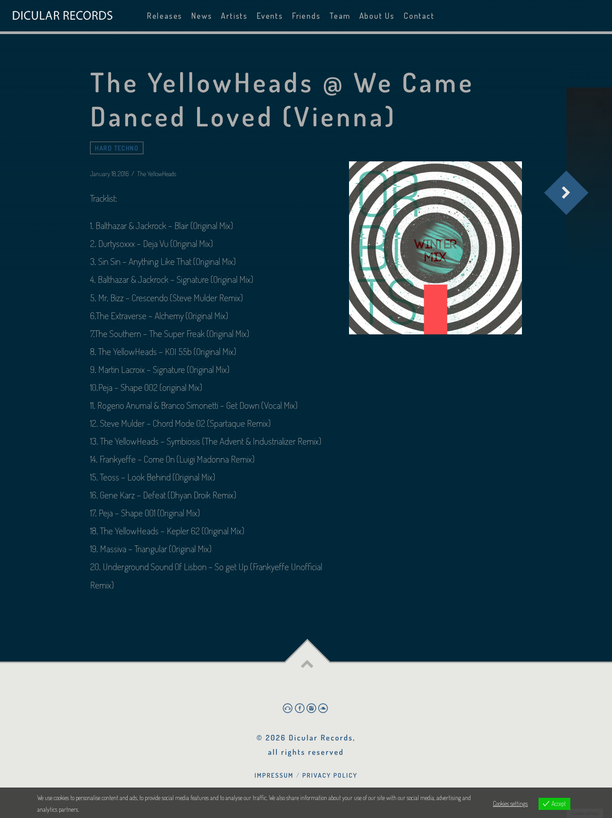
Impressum (273, 775)
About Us (377, 16)
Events (270, 16)
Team (339, 16)
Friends (306, 16)
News (201, 16)
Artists (234, 16)
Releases (164, 16)
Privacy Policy (330, 775)
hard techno (116, 148)
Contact (419, 16)
